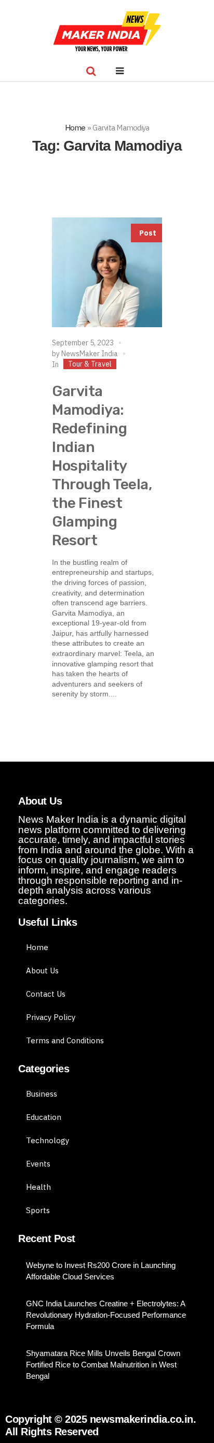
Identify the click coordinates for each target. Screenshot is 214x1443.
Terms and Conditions (65, 1040)
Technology (47, 1140)
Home (75, 128)
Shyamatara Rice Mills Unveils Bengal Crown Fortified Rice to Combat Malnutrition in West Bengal (103, 1364)
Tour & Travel (90, 364)
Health (38, 1187)
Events (38, 1164)
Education (43, 1117)
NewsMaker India (89, 353)
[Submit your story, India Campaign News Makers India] (107, 31)
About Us (42, 970)
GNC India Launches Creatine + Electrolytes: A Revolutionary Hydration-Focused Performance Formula (106, 1315)
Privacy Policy (50, 1017)
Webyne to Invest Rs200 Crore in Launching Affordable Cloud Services (101, 1271)
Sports (38, 1210)
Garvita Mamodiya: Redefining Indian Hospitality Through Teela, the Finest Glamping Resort (102, 466)
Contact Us (45, 994)
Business (41, 1094)
